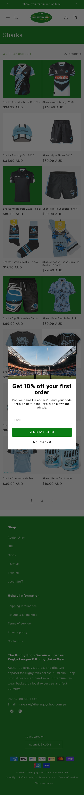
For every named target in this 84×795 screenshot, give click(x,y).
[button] (71, 350)
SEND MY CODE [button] (42, 432)
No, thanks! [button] (42, 442)
